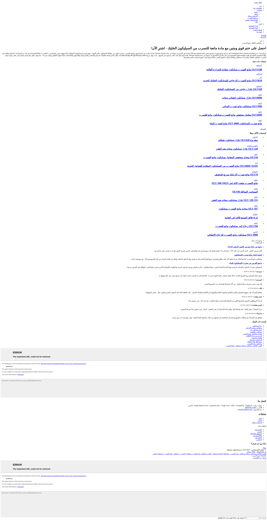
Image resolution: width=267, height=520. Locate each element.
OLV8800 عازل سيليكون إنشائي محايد (242, 97)
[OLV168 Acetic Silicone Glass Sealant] (259, 86)
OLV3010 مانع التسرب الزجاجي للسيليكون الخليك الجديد (232, 80)
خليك (256, 14)
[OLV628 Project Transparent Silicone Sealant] (255, 137)
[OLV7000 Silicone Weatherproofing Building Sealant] (260, 103)
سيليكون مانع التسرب (254, 344)
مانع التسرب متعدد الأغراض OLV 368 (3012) (235, 183)
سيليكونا (226, 454)
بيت (260, 6)
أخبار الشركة (253, 28)
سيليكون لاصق (158, 454)
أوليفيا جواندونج (257, 338)
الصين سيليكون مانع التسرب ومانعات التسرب (195, 454)
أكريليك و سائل (253, 16)
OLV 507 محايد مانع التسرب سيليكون (238, 208)
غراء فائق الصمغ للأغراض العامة (241, 217)
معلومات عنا (257, 8)
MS (256, 22)
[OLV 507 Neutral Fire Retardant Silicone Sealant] (256, 206)
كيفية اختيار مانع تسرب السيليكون (248, 255)
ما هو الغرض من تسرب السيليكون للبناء (245, 263)
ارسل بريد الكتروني (259, 458)
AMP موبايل (251, 452)
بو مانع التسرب (252, 18)
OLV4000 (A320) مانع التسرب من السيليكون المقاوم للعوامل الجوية (222, 166)
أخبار (260, 24)
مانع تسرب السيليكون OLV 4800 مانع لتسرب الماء (236, 123)
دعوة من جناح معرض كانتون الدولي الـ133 (245, 247)
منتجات (259, 10)
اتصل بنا (259, 32)
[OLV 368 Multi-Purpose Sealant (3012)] (256, 180)
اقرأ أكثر (259, 74)
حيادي (256, 12)
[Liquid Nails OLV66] (256, 189)
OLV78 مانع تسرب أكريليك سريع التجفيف (236, 174)
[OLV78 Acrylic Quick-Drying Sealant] (255, 172)
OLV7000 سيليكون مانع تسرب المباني (242, 106)
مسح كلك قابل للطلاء (254, 342)
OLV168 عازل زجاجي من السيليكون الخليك (239, 89)
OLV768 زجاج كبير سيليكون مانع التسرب (236, 226)
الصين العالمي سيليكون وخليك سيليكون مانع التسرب (244, 346)
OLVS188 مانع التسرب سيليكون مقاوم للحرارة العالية (234, 69)
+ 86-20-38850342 (251, 407)
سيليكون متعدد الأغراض (254, 328)
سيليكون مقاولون (256, 332)
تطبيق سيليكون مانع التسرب (252, 334)
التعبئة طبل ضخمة (251, 20)
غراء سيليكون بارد (256, 330)
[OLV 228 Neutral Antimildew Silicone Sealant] (252, 146)
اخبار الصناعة (253, 26)
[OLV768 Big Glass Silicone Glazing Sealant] (256, 223)
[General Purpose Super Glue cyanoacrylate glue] (255, 214)
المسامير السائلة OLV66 (245, 191)
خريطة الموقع (261, 452)
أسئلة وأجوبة (257, 30)
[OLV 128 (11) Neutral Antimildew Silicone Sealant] (256, 197)
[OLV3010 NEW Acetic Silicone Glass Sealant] (260, 78)
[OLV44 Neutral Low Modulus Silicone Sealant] (256, 154)
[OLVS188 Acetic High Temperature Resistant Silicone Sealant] (259, 65)
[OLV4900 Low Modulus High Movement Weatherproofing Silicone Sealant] (260, 112)
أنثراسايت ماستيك (256, 340)
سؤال (264, 448)
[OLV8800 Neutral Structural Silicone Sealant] (260, 95)
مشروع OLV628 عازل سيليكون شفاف (238, 140)
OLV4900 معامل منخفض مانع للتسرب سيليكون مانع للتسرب (230, 114)
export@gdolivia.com (245, 409)
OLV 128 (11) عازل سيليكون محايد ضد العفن (234, 200)
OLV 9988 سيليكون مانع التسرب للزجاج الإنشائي (232, 234)
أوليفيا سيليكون (217, 454)
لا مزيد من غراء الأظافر (254, 336)
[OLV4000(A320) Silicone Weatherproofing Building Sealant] (256, 163)
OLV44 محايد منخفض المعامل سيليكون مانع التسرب (230, 157)
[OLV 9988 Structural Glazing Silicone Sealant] (255, 232)
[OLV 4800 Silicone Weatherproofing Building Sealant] (260, 121)
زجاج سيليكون (257, 326)
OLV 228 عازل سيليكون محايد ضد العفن (237, 148)
